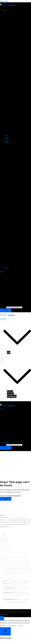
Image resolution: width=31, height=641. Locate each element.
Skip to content (4, 1)
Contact (5, 268)
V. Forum (6, 138)
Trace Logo (10, 392)
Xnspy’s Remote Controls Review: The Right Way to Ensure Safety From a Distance (16, 595)
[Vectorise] (3, 5)
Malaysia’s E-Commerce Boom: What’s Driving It (17, 561)
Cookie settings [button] (11, 625)
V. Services (6, 361)
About (8, 352)
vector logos (11, 517)
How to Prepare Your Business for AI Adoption (16, 563)
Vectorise (11, 5)
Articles (5, 135)
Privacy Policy (4, 614)
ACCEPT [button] (20, 625)
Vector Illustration (12, 396)
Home (5, 322)
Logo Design (10, 394)
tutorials (6, 520)
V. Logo (5, 140)
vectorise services (24, 517)
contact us (11, 526)
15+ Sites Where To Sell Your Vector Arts (19, 581)
